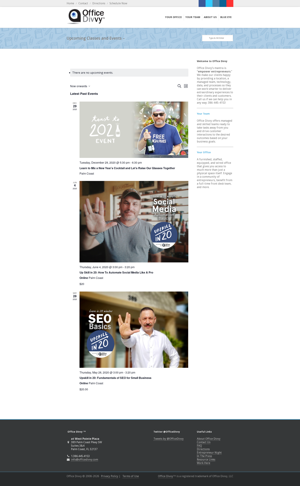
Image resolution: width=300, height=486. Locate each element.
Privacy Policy (109, 476)
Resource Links (206, 459)
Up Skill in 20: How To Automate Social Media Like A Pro (116, 272)
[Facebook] (202, 3)
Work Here (203, 463)
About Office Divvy (208, 438)
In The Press (204, 456)
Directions (98, 3)
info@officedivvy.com (84, 459)
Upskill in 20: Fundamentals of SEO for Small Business (115, 378)
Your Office (204, 152)
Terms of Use (130, 476)
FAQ (199, 445)
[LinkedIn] (222, 3)
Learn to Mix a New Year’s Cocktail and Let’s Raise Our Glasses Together (127, 168)
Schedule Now (118, 3)
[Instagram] (215, 3)
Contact (83, 3)
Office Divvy (165, 476)
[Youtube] (229, 3)
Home (70, 3)
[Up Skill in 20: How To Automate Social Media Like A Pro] (134, 221)
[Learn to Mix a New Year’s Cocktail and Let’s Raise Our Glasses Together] (134, 130)
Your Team (203, 113)
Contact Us (203, 442)
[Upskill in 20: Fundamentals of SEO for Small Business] (134, 330)
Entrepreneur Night (209, 452)
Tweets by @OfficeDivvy (168, 438)
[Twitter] (209, 3)
